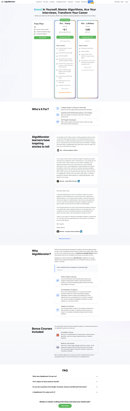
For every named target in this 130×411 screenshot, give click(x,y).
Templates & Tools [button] (61, 2)
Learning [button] (52, 2)
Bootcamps (84, 2)
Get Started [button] (42, 37)
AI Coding (77, 2)
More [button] (122, 2)
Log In (126, 2)
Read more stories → (65, 238)
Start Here (45, 2)
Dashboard (39, 2)
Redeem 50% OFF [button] (65, 37)
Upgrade (90, 2)
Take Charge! (65, 405)
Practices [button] (70, 2)
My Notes (117, 2)
